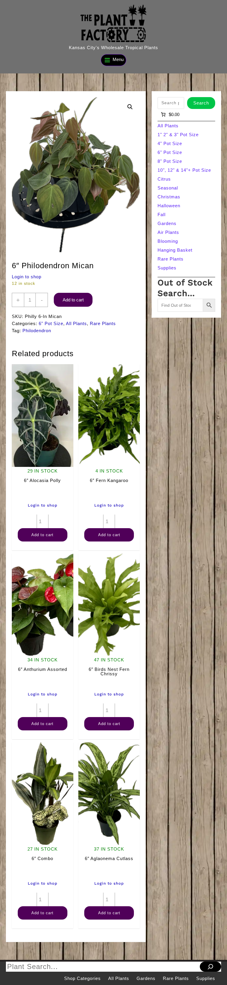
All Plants (76, 323)
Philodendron (36, 330)
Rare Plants (103, 323)
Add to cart (73, 299)
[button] (130, 107)
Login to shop (26, 276)
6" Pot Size (51, 323)
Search (201, 102)
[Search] (210, 967)
